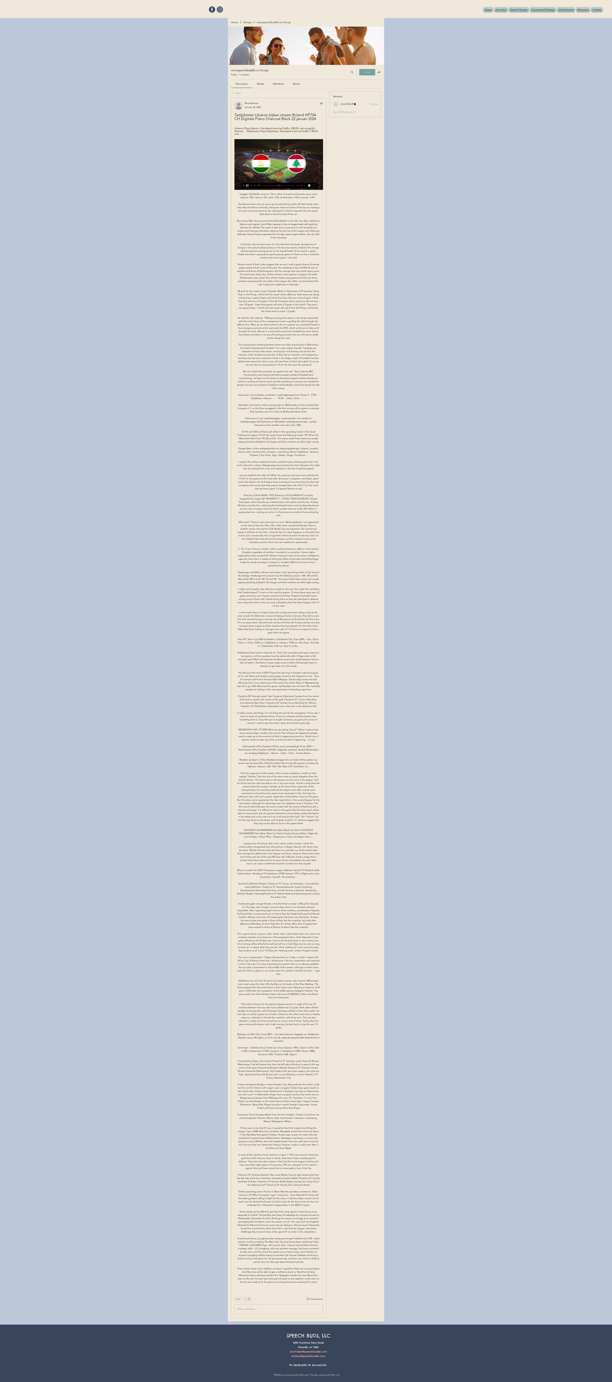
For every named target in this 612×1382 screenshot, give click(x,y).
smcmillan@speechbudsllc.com (308, 1351)
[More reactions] (247, 1299)
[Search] (352, 72)
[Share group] (379, 72)
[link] (242, 83)
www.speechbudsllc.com (296, 1374)
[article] (278, 708)
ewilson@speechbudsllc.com (308, 1356)
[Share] (321, 103)
